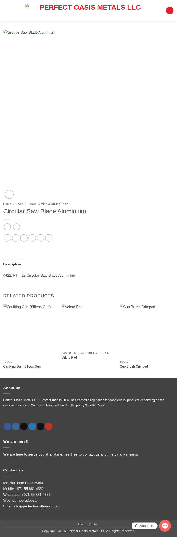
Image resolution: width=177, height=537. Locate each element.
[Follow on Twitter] (32, 426)
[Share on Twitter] (24, 238)
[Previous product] (16, 226)
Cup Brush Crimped (134, 366)
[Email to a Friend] (32, 238)
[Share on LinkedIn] (48, 238)
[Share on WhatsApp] (7, 238)
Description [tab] (12, 264)
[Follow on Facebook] (7, 426)
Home (7, 203)
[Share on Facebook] (15, 238)
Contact (94, 524)
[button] (169, 10)
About (81, 524)
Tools (19, 203)
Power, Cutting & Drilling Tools (47, 203)
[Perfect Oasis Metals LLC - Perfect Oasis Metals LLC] (88, 10)
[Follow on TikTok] (24, 426)
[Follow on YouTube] (48, 426)
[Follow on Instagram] (15, 426)
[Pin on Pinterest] (40, 238)
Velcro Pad (69, 357)
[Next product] (7, 226)
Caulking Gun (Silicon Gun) (22, 366)
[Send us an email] (40, 426)
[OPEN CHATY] (165, 526)
